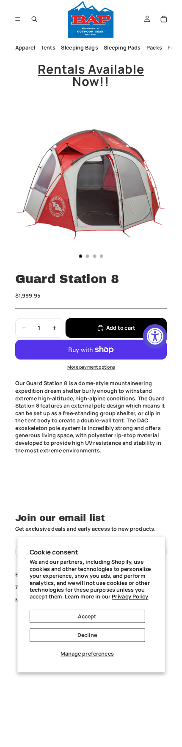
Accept (87, 616)
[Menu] (18, 19)
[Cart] (163, 19)
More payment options (91, 367)
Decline (87, 635)
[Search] (34, 19)
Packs (154, 47)
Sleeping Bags (79, 47)
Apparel (25, 47)
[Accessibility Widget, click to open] (155, 336)
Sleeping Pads (122, 47)
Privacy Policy (130, 596)
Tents (48, 47)
